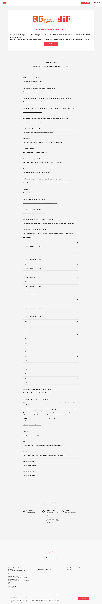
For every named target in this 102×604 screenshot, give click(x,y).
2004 (26, 373)
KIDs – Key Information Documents (32, 425)
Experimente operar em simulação (45, 569)
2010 (26, 347)
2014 (26, 330)
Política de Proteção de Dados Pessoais (16, 570)
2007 (26, 360)
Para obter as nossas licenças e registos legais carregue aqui (38, 132)
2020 (26, 290)
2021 (26, 281)
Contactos (96, 2)
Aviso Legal (10, 569)
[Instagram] (52, 558)
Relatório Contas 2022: (33, 268)
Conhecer (51, 43)
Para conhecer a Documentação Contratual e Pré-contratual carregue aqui (41, 392)
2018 (26, 303)
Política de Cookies (12, 572)
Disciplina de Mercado (13, 576)
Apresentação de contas (13, 579)
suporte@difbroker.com (71, 512)
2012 (26, 338)
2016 (26, 321)
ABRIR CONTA (85, 2)
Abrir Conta (69, 569)
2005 (26, 369)
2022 (26, 273)
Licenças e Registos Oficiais (14, 567)
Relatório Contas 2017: (33, 316)
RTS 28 (9, 573)
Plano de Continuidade (13, 575)
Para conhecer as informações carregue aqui (34, 213)
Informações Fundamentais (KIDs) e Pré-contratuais (18, 580)
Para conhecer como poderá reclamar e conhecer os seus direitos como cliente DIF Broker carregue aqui (48, 223)
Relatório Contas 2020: (33, 286)
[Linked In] (56, 558)
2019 (26, 299)
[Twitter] (49, 558)
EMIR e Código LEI (12, 585)
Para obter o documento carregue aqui (32, 81)
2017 (26, 312)
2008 (26, 356)
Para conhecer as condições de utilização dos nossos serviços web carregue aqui (43, 142)
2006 (26, 365)
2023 (26, 264)
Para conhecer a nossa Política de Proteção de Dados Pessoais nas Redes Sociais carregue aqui (47, 182)
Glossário (39, 567)
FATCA (9, 583)
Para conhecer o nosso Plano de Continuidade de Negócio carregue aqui (40, 203)
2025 (26, 242)
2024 (26, 255)
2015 (26, 325)
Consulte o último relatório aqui (30, 192)
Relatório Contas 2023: (33, 259)
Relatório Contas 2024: (33, 251)
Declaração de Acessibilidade (14, 587)
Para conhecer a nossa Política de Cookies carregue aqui (37, 172)
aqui (38, 435)
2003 (26, 378)
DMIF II (9, 582)
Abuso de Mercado (12, 586)
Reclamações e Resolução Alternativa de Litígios (18, 577)
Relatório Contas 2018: (33, 308)
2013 (26, 334)
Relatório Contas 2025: (33, 246)
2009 (26, 351)
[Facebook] (46, 558)
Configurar (73, 598)
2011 (26, 343)
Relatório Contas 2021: (33, 277)
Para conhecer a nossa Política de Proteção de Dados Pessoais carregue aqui (42, 162)
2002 (26, 382)
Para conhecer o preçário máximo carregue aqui (35, 152)
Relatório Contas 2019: (33, 295)
